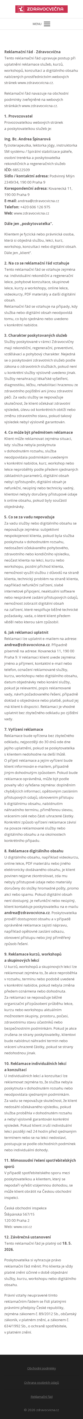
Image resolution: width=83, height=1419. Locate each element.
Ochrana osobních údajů (41, 1382)
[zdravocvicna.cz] (41, 9)
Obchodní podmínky (41, 1368)
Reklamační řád (42, 1396)
